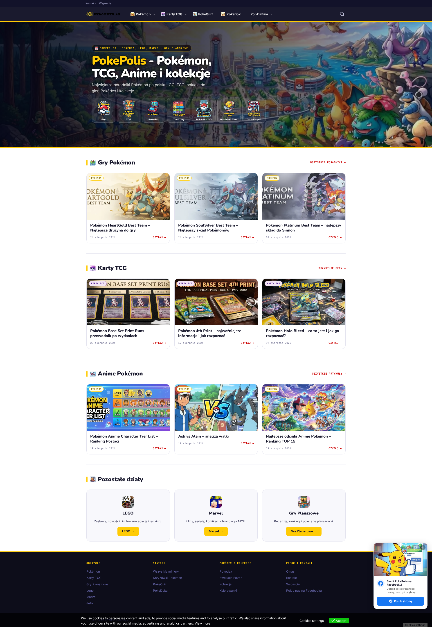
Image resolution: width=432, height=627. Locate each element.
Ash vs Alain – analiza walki (203, 436)
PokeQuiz (205, 14)
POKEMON (96, 178)
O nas (290, 571)
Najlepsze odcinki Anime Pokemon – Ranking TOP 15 (298, 439)
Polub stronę (403, 601)
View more (202, 623)
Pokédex (226, 571)
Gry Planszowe (97, 584)
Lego (90, 590)
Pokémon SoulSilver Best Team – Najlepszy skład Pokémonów (208, 228)
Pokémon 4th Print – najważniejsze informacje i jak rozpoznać (209, 333)
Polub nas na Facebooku (304, 590)
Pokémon (143, 14)
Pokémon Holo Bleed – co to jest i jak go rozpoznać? (302, 333)
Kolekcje (226, 584)
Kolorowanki (228, 590)
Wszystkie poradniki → (328, 162)
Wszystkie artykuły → (329, 373)
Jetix (89, 603)
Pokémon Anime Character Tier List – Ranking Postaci (124, 439)
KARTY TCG (97, 283)
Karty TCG (174, 14)
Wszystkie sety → (332, 268)
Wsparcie (105, 3)
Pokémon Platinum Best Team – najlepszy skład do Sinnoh (303, 228)
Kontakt (90, 3)
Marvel (91, 597)
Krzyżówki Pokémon (167, 578)
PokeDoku (235, 14)
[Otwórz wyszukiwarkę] (342, 14)
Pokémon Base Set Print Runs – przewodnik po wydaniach (118, 333)
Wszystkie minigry (166, 571)
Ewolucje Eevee (231, 578)
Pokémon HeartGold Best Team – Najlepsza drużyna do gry (120, 228)
